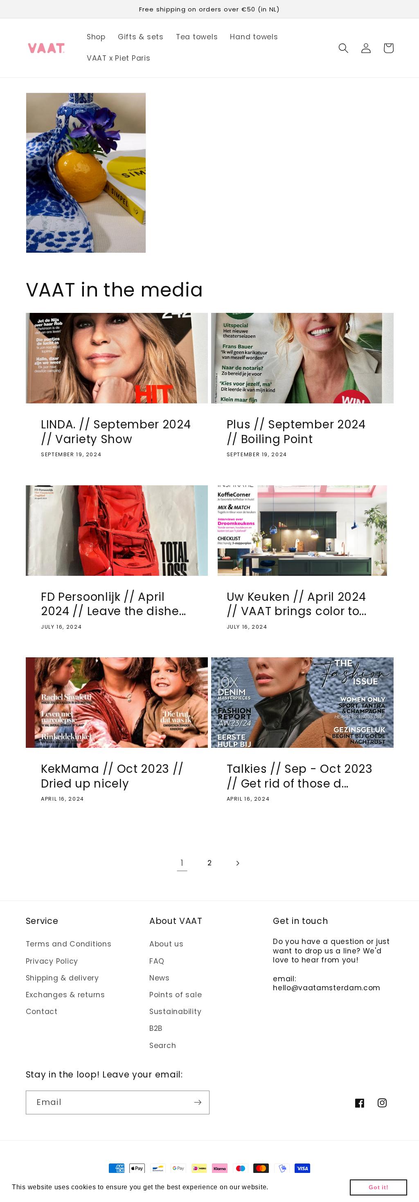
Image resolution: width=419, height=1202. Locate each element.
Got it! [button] (378, 1187)
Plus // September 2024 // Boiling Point (296, 432)
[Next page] (237, 863)
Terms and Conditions (69, 944)
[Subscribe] (198, 1102)
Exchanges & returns (65, 995)
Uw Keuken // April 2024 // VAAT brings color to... (297, 604)
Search (162, 1045)
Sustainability (175, 1011)
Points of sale (175, 995)
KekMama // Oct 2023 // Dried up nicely (112, 776)
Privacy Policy (52, 961)
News (159, 978)
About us (166, 944)
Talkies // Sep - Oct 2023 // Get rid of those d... (300, 776)
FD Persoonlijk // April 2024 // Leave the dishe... (113, 604)
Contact (42, 1011)
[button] (343, 48)
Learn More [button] (290, 1187)
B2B (155, 1028)
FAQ (156, 961)
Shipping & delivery (62, 978)
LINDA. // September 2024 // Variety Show (116, 432)
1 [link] (182, 863)
